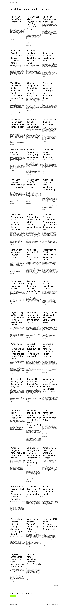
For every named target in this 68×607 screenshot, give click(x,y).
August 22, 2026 (28, 45)
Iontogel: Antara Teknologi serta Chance (49, 285)
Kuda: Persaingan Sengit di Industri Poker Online (49, 415)
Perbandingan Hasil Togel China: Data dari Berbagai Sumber (49, 453)
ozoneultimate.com (13, 2)
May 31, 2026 (28, 579)
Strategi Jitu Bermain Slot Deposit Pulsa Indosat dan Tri (33, 383)
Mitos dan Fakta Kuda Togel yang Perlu (15, 20)
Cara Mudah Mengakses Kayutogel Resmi (16, 253)
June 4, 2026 (28, 546)
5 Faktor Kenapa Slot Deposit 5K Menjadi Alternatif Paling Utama (32, 89)
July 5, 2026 (28, 337)
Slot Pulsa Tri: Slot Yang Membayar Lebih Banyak (32, 123)
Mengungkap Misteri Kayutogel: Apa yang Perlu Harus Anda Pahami (33, 23)
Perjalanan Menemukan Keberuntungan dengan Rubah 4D (17, 124)
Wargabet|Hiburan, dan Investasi (18, 152)
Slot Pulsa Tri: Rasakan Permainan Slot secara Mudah (17, 183)
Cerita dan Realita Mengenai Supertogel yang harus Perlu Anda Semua (47, 90)
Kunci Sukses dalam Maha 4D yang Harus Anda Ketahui (33, 490)
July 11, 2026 (44, 275)
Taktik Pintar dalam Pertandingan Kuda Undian (16, 414)
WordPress (56, 604)
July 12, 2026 (12, 273)
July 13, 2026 (44, 244)
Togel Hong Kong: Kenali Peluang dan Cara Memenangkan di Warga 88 (17, 560)
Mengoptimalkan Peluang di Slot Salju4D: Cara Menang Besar (49, 317)
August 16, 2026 (28, 77)
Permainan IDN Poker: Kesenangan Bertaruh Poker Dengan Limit (49, 524)
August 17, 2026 (12, 77)
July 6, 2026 (44, 304)
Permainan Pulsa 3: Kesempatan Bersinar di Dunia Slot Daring (16, 56)
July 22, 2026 (44, 173)
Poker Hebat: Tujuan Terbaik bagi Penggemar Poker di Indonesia (17, 492)
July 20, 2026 (28, 203)
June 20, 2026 (12, 433)
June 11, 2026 (44, 472)
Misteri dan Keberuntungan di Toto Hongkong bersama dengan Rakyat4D (17, 222)
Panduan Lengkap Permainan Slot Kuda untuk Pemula (17, 453)
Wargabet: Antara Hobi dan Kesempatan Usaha (32, 255)
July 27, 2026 (44, 141)
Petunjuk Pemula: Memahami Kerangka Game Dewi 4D (33, 559)
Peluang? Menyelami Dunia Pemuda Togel (49, 490)
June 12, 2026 (28, 481)
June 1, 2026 (12, 581)
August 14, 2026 (44, 76)
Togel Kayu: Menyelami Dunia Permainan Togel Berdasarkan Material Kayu (16, 90)
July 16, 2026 (44, 209)
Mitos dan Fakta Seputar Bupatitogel (49, 19)
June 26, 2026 (28, 401)
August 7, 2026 (28, 110)
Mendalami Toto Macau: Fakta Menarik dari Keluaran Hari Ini (33, 317)
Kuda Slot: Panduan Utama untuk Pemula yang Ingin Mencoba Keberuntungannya (49, 222)
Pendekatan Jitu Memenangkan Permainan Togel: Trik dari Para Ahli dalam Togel (17, 351)
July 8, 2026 (12, 303)
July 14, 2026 (28, 244)
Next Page (56, 585)
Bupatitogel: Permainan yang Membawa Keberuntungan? (49, 186)
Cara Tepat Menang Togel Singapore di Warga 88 (17, 383)
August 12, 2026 (12, 114)
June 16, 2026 (44, 436)
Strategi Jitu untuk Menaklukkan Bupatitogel (48, 153)
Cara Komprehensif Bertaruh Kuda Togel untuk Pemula (49, 55)
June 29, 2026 (44, 372)
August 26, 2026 (12, 39)
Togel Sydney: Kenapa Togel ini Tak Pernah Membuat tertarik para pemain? (17, 318)
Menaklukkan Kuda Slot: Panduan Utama (32, 183)
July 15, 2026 (12, 244)
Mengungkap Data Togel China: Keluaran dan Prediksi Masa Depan (49, 384)
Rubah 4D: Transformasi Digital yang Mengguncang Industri (33, 154)
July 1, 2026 (44, 338)
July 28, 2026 (28, 141)
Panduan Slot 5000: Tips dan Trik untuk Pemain (17, 285)
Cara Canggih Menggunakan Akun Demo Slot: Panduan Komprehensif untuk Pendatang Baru (33, 456)
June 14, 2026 (12, 472)
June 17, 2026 (28, 442)
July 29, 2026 (12, 144)
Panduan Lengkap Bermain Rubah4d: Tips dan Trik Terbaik (33, 56)
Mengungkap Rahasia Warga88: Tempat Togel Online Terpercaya (33, 525)
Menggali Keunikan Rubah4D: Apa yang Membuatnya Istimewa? (33, 350)
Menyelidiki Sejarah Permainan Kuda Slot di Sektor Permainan (48, 350)
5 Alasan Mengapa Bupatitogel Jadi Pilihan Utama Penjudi (33, 286)
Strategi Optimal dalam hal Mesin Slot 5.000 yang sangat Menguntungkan (33, 222)
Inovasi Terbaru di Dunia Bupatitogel (49, 122)
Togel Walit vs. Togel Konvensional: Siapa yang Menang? (49, 255)
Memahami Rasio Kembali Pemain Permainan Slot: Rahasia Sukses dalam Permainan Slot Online (33, 419)
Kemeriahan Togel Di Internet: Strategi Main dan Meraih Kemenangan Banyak (16, 526)
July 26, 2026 (28, 174)
